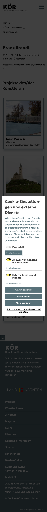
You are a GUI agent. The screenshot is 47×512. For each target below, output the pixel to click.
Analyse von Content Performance (24, 261)
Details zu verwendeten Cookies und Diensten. (24, 310)
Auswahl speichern (23, 290)
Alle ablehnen (23, 296)
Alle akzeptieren (23, 303)
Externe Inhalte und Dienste (24, 276)
